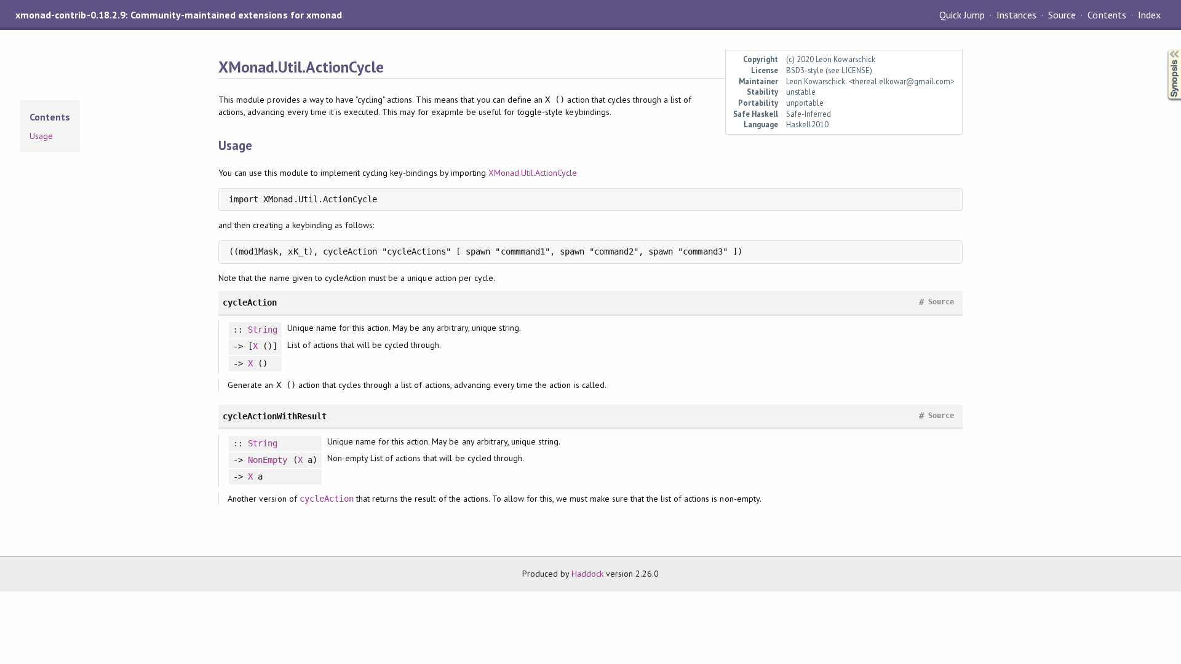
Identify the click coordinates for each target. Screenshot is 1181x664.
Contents (1107, 15)
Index (1149, 15)
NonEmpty (267, 460)
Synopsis (1164, 49)
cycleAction (327, 499)
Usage (41, 135)
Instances (1016, 15)
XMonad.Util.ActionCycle (533, 172)
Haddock (587, 573)
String (262, 329)
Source (1062, 15)
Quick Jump (962, 15)
